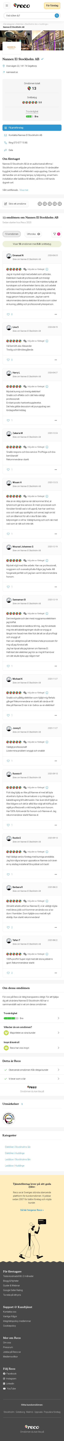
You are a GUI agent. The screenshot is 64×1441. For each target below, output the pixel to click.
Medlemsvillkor (10, 1356)
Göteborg (20, 1412)
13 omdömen (11, 234)
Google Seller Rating (13, 1290)
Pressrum (8, 1347)
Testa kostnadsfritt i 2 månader (18, 1276)
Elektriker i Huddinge (14, 1153)
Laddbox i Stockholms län (17, 1159)
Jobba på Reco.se (12, 1352)
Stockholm (9, 1412)
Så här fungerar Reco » (32, 1210)
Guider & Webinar (11, 1285)
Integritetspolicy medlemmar (17, 1321)
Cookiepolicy (9, 1326)
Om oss (7, 1342)
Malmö (29, 1412)
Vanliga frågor (10, 1316)
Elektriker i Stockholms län (18, 1147)
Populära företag (52, 1412)
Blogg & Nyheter (11, 1281)
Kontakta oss (9, 1311)
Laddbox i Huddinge (14, 1165)
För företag (52, 5)
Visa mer (24, 190)
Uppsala (38, 1412)
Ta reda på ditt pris (12, 1295)
